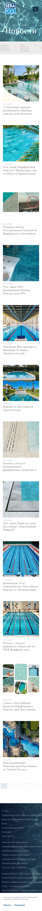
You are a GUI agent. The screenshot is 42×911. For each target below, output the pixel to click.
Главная (16, 25)
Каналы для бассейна (15, 863)
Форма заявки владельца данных (22, 882)
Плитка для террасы (14, 867)
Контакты (7, 836)
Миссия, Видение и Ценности (19, 819)
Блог (4, 823)
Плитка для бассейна (15, 842)
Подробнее (19, 905)
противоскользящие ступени (19, 859)
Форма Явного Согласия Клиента (22, 873)
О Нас (5, 811)
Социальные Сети (13, 828)
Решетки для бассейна (16, 855)
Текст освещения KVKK (16, 886)
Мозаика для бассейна (16, 850)
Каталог (7, 832)
